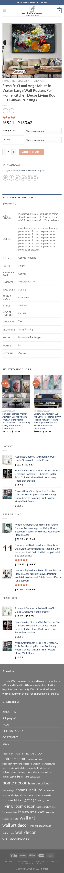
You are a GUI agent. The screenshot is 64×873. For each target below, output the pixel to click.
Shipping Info (9, 718)
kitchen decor (27, 795)
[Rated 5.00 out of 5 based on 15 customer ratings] (32, 117)
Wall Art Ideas (8, 833)
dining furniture (9, 772)
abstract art (7, 753)
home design (8, 790)
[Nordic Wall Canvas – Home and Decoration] (32, 10)
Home (5, 80)
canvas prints (8, 768)
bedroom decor (13, 759)
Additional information (17, 197)
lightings (29, 800)
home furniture (28, 789)
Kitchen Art (37, 80)
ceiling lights (20, 768)
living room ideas (9, 812)
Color (6, 140)
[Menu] (4, 11)
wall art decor (15, 825)
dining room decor (43, 772)
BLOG (6, 743)
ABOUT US (9, 711)
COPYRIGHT (10, 737)
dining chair (45, 768)
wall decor (25, 832)
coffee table (33, 768)
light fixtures (7, 800)
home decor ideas (39, 783)
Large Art (41, 170)
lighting (17, 800)
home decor (14, 782)
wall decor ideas (15, 839)
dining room (25, 771)
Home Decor (19, 80)
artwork (18, 754)
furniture (23, 776)
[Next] (61, 406)
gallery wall (35, 777)
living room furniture (45, 807)
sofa (15, 818)
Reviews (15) (9, 204)
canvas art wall (48, 764)
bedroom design (35, 759)
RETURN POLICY (12, 730)
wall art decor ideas (40, 825)
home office (49, 790)
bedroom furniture (12, 763)
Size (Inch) (9, 131)
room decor (7, 819)
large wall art (47, 795)
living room (44, 800)
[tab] (32, 197)
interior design (10, 795)
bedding (25, 754)
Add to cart (31, 151)
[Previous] (2, 406)
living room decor (18, 806)
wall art (27, 817)
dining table (9, 776)
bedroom (37, 753)
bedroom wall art (31, 763)
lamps (37, 795)
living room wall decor (31, 811)
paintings (50, 812)
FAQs (5, 724)
